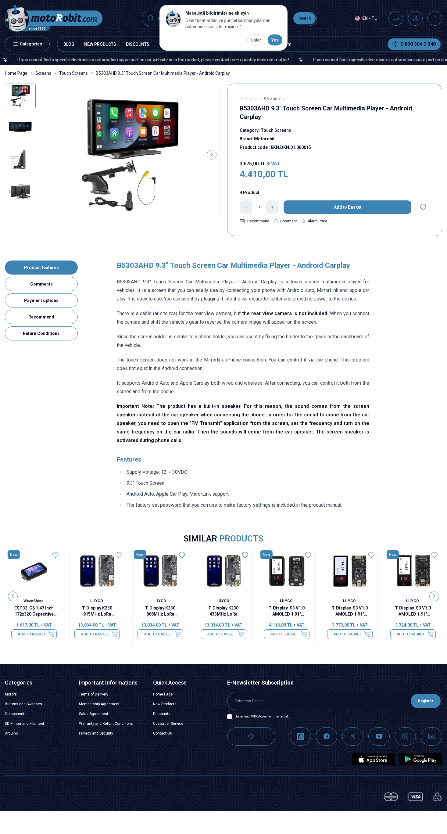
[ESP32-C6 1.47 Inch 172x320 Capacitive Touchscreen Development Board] (34, 571)
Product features (41, 267)
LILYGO (97, 601)
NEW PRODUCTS (100, 44)
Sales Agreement (93, 714)
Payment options (41, 300)
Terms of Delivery (93, 694)
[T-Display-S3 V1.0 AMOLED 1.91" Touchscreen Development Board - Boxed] (286, 571)
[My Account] (415, 18)
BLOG (68, 44)
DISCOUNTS (137, 44)
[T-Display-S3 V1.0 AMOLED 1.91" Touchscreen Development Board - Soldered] (349, 571)
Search (304, 18)
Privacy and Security (96, 733)
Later (256, 40)
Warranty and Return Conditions (106, 723)
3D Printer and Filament (24, 723)
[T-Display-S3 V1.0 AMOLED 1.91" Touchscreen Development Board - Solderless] (413, 571)
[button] (50, 155)
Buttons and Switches (23, 704)
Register (425, 701)
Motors (11, 694)
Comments (41, 284)
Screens (43, 73)
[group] (131, 155)
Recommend (41, 317)
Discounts (161, 714)
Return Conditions (41, 333)
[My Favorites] (395, 18)
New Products (165, 704)
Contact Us (162, 733)
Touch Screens (73, 73)
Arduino (11, 733)
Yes (275, 40)
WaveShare (34, 601)
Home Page (16, 73)
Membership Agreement (99, 704)
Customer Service (168, 723)
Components (16, 714)
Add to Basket (32, 634)
